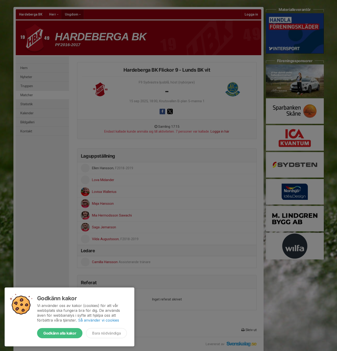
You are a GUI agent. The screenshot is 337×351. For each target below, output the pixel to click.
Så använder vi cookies (98, 320)
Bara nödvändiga (106, 333)
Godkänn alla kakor (59, 333)
